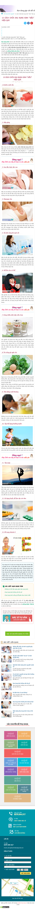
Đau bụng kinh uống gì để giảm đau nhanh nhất (17, 595)
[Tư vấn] (17, 820)
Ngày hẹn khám (10, 869)
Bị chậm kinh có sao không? (20, 692)
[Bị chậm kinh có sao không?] (6, 695)
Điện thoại (9, 860)
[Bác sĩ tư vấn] (17, 160)
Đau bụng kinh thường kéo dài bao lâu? (23, 702)
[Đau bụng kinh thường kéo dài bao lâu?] (6, 704)
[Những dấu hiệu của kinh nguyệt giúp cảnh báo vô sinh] (6, 649)
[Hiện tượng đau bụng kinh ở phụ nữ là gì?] (6, 714)
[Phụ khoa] (2, 14)
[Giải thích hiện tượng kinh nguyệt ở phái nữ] (6, 668)
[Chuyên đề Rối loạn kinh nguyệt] (17, 8)
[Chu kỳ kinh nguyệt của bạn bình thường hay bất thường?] (6, 677)
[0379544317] (17, 813)
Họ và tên (8, 856)
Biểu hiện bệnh (10, 865)
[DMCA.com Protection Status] (4, 907)
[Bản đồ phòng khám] (17, 832)
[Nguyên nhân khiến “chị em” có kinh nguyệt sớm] (6, 658)
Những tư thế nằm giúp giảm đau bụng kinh (16, 589)
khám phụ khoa (22, 903)
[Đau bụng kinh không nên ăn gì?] (6, 686)
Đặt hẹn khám (25, 873)
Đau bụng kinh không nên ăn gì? (13, 592)
